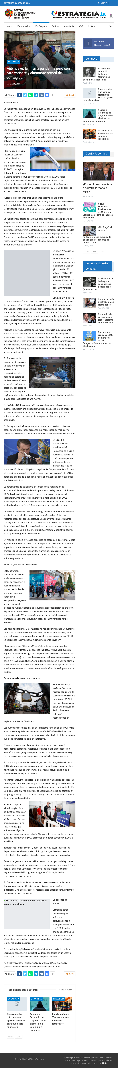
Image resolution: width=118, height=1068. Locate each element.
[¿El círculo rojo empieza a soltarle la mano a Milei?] (98, 171)
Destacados (23, 26)
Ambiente (69, 26)
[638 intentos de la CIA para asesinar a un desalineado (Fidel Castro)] (89, 282)
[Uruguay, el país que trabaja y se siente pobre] (89, 303)
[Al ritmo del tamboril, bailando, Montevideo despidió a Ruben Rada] (89, 72)
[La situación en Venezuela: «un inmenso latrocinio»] (62, 1004)
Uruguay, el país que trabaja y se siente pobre (106, 302)
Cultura (55, 26)
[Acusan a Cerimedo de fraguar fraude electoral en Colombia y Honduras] (40, 1004)
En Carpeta (41, 26)
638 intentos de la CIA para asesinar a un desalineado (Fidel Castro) (98, 284)
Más (90, 26)
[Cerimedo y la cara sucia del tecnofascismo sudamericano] (89, 318)
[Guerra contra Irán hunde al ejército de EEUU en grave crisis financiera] (17, 1004)
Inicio (9, 26)
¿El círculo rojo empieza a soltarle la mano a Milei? (97, 188)
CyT (81, 26)
